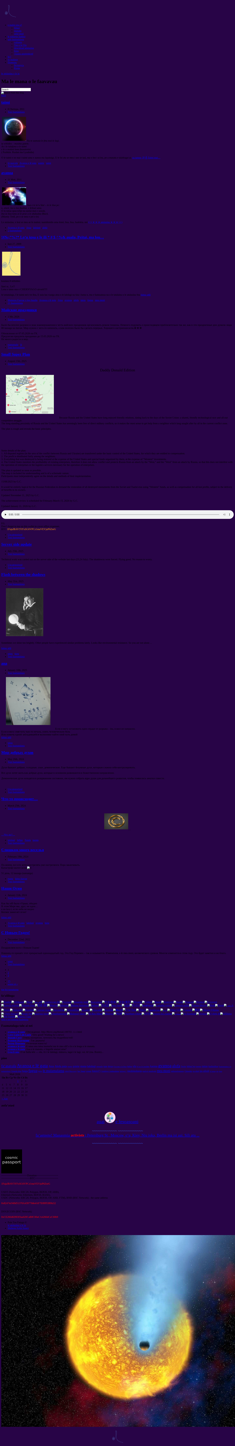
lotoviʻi (96, 1071)
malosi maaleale (149, 1071)
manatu (17, 30)
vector (69, 1066)
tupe (105, 1066)
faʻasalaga (13, 59)
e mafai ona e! (15, 25)
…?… (8, 834)
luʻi (9, 56)
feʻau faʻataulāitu (143, 1066)
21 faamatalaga (15, 303)
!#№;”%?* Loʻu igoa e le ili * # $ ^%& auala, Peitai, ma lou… (52, 237)
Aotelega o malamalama (110, 1071)
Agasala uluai (16, 1071)
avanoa (7, 173)
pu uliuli (196, 1071)
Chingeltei (188, 1071)
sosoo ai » (13, 984)
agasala (99, 1066)
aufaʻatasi (19, 33)
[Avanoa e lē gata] (10, 19)
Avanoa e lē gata (28, 163)
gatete (41, 163)
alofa (44, 227)
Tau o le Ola (20, 45)
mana (10, 878)
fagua (90, 300)
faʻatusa (213, 1071)
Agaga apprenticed (23, 53)
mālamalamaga (177, 1071)
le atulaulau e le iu (10, 73)
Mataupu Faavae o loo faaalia (22, 300)
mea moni (100, 300)
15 (9, 981)
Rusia (17, 68)
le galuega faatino (16, 36)
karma (153, 1066)
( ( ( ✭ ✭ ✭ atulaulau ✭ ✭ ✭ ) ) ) (105, 222)
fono (16, 51)
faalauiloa (213, 1066)
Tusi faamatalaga (16, 112)
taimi (5, 102)
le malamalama (53, 1071)
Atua (28, 227)
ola (134, 1066)
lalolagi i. (123, 1071)
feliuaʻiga (191, 1066)
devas (110, 1066)
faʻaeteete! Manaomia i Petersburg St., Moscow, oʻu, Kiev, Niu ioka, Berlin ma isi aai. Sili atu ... (118, 1135)
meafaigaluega (134, 1071)
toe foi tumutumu (10, 989)
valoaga (18, 42)
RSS (3, 95)
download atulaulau (24, 48)
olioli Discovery (71, 1071)
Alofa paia (61, 1066)
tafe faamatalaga (16, 39)
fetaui (17, 28)
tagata (36, 840)
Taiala (28, 840)
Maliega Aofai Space (18, 1228)
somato (88, 1071)
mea (220, 1071)
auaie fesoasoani (117, 1121)
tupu (17, 653)
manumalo (13, 344)
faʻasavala (13, 163)
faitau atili (146, 294)
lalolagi (36, 227)
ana (4, 663)
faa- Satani (81, 1071)
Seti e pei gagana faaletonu (14, 1019)
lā (21, 344)
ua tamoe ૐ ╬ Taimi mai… (146, 157)
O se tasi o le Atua (120, 1066)
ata (217, 1071)
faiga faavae (21, 878)
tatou (83, 300)
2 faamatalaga (15, 230)
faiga (25, 1071)
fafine (20, 840)
